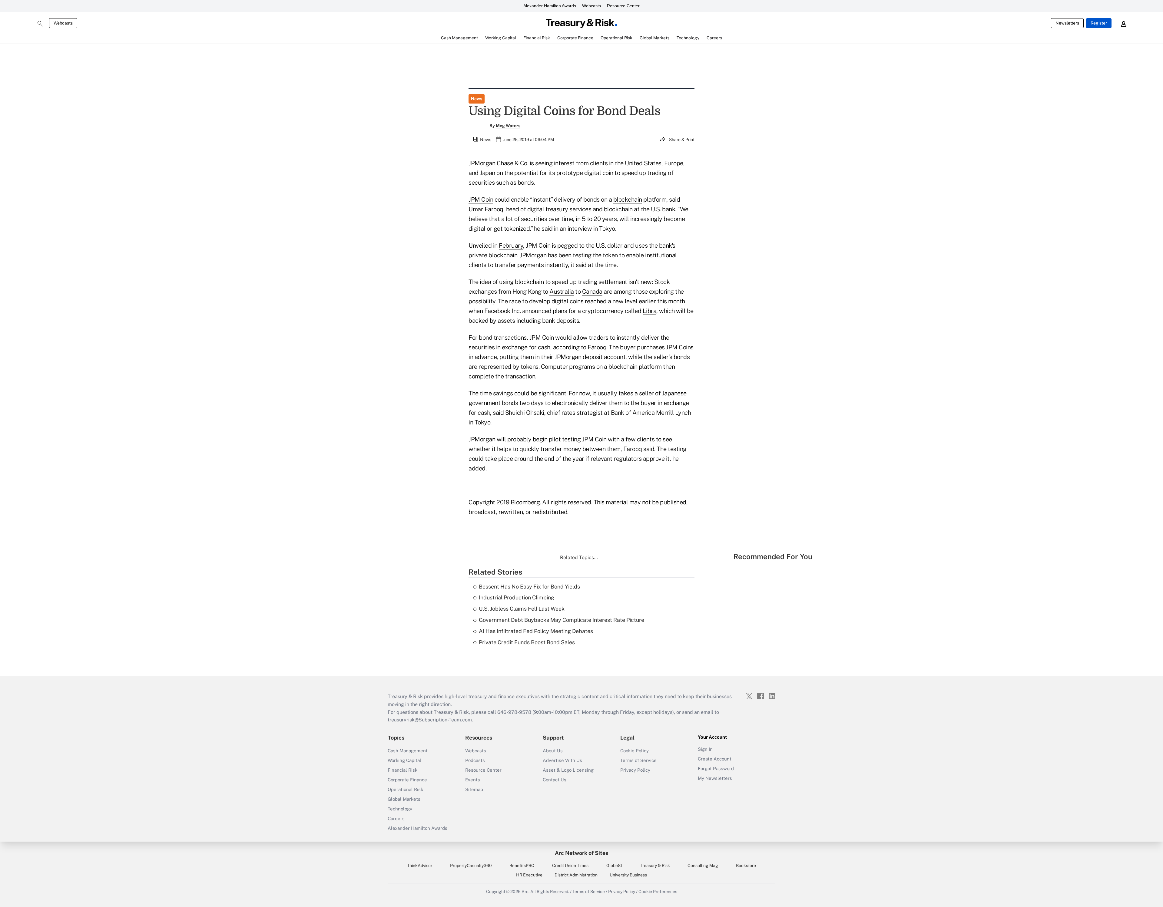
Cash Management (408, 750)
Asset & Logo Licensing (568, 770)
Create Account (714, 758)
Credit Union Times (570, 865)
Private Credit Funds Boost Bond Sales (527, 642)
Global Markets (404, 799)
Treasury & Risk (655, 865)
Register (1099, 23)
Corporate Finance (407, 779)
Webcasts (591, 5)
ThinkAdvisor (419, 865)
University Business (628, 874)
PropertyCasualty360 (471, 865)
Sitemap (474, 789)
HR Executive (529, 874)
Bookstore (746, 865)
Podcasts (475, 760)
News (476, 98)
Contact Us (554, 779)
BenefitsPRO (521, 865)
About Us (553, 750)
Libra (650, 311)
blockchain (627, 199)
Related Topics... (579, 557)
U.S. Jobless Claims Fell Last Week (522, 608)
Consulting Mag (703, 865)
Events (472, 779)
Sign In (705, 749)
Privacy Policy (635, 770)
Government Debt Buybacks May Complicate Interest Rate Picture (561, 620)
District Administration (576, 874)
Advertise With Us (562, 760)
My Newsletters (715, 778)
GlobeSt (614, 865)
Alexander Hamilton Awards (549, 5)
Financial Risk (402, 770)
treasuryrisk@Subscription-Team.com (430, 720)
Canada (592, 291)
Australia (561, 291)
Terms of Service (638, 760)
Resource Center (623, 5)
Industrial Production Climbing (516, 597)
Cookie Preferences (657, 891)
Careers (396, 818)
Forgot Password (716, 768)
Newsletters (1067, 23)
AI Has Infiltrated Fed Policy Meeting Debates (536, 631)
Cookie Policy (634, 750)
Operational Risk (405, 789)
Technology (400, 808)
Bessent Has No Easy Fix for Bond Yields (529, 586)
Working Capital (404, 760)
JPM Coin (481, 199)
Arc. (525, 891)
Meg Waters (508, 125)
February (511, 245)
